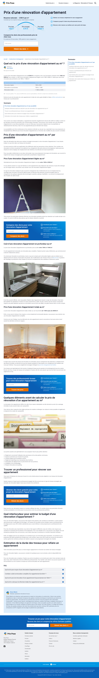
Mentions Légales (77, 638)
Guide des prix (50, 3)
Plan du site (51, 646)
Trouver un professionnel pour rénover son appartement (19, 111)
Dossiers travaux (63, 3)
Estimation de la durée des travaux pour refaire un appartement (21, 116)
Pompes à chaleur (29, 643)
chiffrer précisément (57, 97)
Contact (50, 643)
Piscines (26, 638)
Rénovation (27, 656)
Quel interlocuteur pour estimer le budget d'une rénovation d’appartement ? (24, 113)
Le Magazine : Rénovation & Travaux (83, 3)
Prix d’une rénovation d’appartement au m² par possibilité (20, 106)
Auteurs (50, 638)
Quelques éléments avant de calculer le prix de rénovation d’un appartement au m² (26, 108)
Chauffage (27, 646)
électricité (55, 257)
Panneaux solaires (29, 636)
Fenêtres (26, 658)
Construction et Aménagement (16, 59)
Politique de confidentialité (78, 643)
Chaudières (27, 641)
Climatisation (28, 648)
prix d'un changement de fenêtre (47, 365)
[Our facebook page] (4, 646)
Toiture (26, 653)
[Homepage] (23, 3)
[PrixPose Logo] (10, 633)
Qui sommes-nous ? (53, 636)
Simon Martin (13, 592)
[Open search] (95, 3)
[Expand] (63, 569)
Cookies (74, 641)
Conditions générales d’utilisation (80, 636)
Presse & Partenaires (53, 641)
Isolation (26, 651)
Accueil (5, 59)
